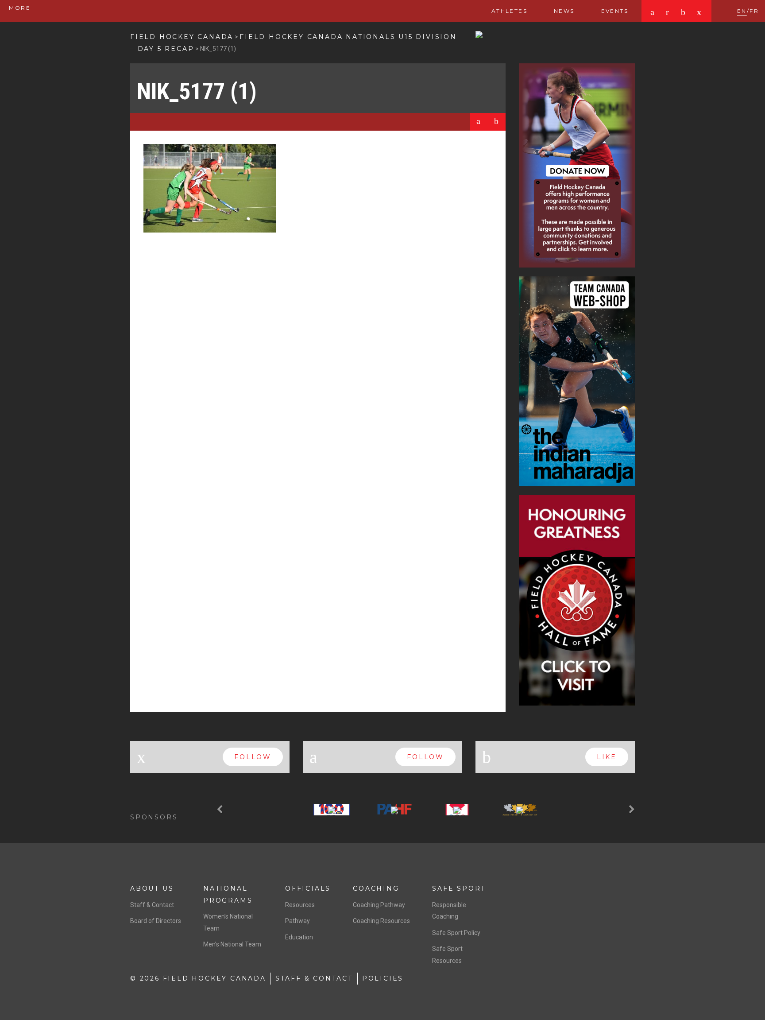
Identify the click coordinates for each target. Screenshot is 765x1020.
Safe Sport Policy (456, 932)
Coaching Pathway (379, 904)
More (19, 7)
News (564, 11)
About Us (152, 888)
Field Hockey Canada (181, 37)
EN (742, 11)
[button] (220, 809)
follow (252, 757)
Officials (308, 888)
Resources (300, 904)
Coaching (376, 888)
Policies (382, 978)
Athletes (509, 11)
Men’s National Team (232, 944)
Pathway (297, 920)
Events (614, 11)
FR (754, 11)
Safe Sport (459, 888)
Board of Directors (155, 920)
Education (299, 937)
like (607, 757)
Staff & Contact (152, 904)
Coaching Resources (381, 920)
